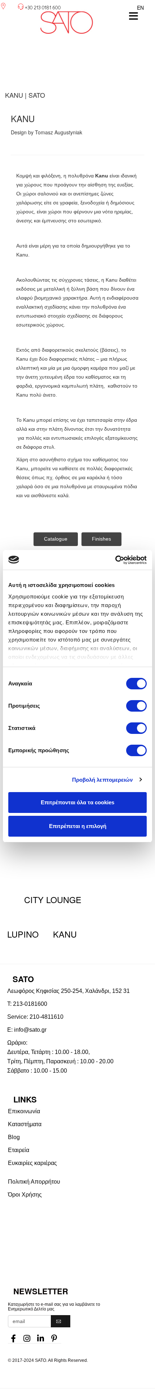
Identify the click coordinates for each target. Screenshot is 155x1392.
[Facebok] (13, 1336)
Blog (14, 1137)
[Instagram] (27, 1336)
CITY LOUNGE (52, 899)
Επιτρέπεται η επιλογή (77, 826)
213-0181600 (30, 1004)
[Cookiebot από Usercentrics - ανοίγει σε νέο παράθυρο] (115, 560)
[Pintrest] (54, 1336)
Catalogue (55, 539)
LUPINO (23, 934)
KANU (65, 934)
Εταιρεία (18, 1150)
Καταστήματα (24, 1124)
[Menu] (133, 16)
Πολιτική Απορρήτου (34, 1182)
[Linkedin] (40, 1336)
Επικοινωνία (24, 1111)
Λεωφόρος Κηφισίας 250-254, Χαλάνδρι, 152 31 (68, 991)
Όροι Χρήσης (25, 1195)
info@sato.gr (30, 1030)
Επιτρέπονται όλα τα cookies (77, 802)
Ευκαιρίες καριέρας (32, 1163)
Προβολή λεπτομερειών (102, 780)
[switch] (136, 706)
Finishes (101, 539)
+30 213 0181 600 (43, 7)
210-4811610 (46, 1017)
